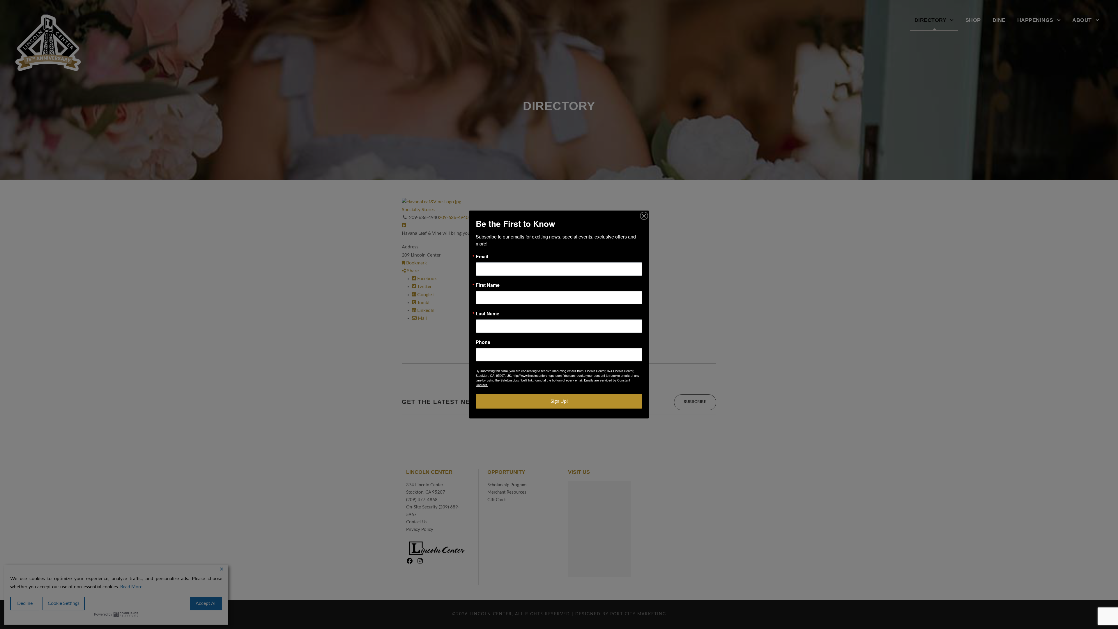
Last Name (487, 313)
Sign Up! (559, 401)
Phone (483, 342)
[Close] (644, 215)
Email (482, 256)
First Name (488, 285)
